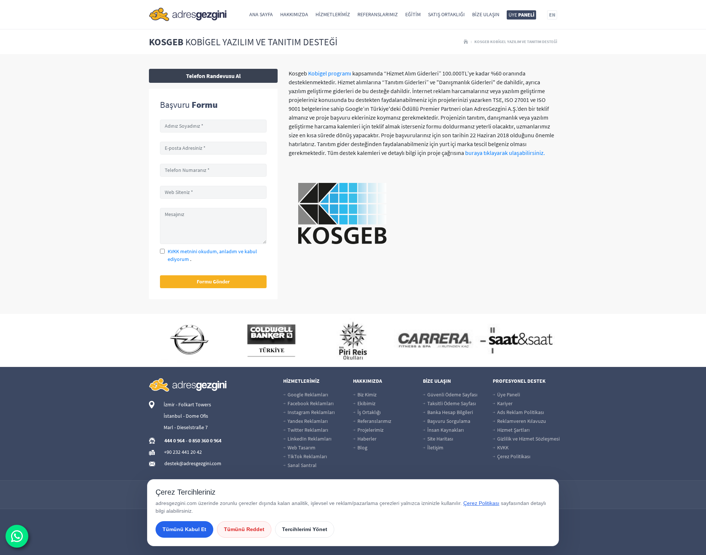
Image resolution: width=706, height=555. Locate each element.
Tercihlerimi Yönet (304, 529)
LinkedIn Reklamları (308, 438)
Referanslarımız (377, 14)
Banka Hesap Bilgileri (449, 412)
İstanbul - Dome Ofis (186, 416)
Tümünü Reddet (244, 529)
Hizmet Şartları (513, 430)
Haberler (366, 438)
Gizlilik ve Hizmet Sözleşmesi (528, 438)
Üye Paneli (508, 394)
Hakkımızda (294, 14)
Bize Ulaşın (485, 14)
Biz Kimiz (366, 394)
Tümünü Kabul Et (184, 529)
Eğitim (413, 14)
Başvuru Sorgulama (448, 421)
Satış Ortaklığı (446, 14)
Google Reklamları (307, 394)
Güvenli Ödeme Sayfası (451, 394)
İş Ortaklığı (368, 412)
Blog (361, 447)
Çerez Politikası (513, 456)
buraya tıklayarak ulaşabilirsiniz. (505, 152)
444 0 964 (174, 440)
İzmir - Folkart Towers (187, 404)
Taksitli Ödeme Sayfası (451, 403)
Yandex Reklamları (307, 421)
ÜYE (521, 14)
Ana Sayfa (261, 14)
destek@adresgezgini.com (192, 463)
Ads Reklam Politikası (520, 412)
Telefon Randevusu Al (213, 75)
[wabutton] (17, 536)
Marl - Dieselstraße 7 (186, 427)
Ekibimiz (365, 403)
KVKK (502, 447)
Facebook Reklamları (310, 403)
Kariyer (504, 403)
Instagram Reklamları (310, 412)
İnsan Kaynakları (445, 430)
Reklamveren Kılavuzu (521, 421)
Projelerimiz (370, 430)
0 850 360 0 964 (205, 440)
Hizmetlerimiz (332, 14)
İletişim (434, 447)
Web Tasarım (300, 447)
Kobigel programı (329, 73)
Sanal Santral (301, 465)
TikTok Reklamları (306, 456)
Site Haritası (439, 438)
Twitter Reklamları (307, 430)
